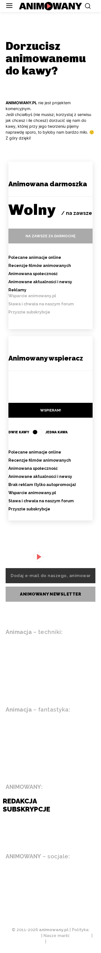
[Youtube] (8, 873)
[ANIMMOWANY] (41, 556)
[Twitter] (8, 899)
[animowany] (50, 6)
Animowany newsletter (50, 594)
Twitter (32, 899)
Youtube (32, 873)
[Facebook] (8, 886)
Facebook (34, 886)
